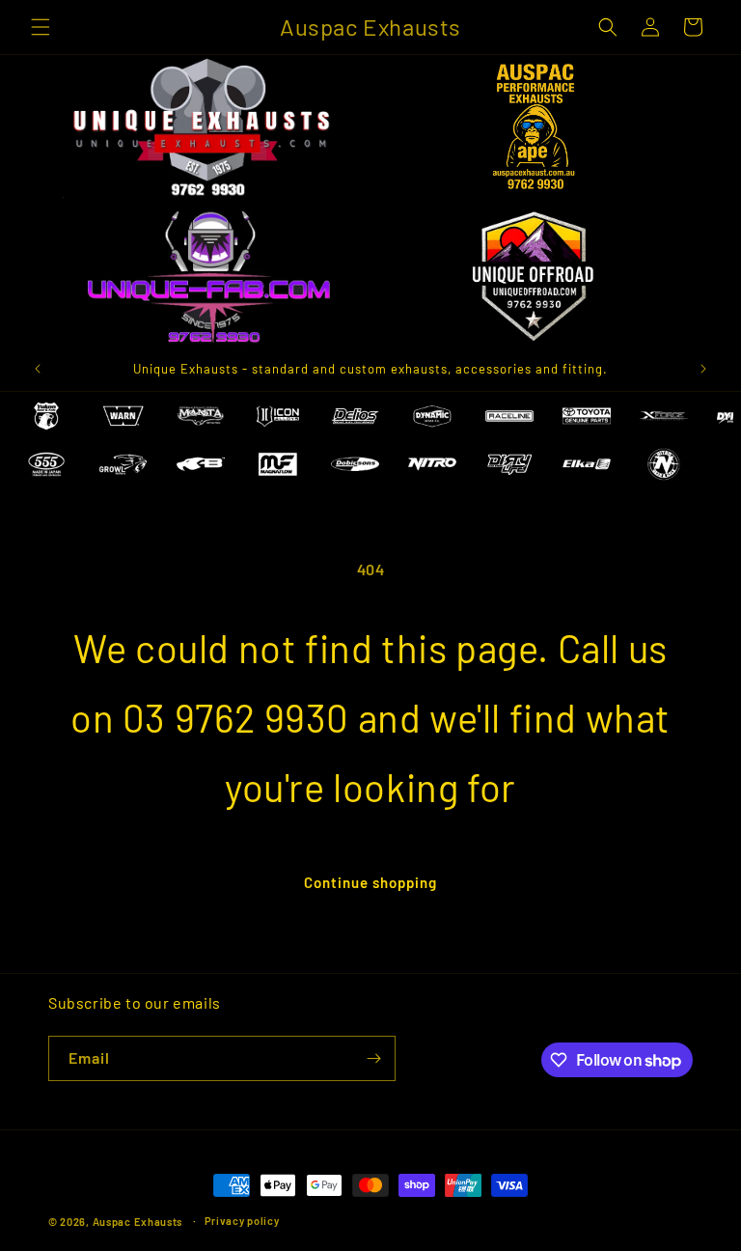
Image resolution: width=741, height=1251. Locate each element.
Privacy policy (242, 1220)
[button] (40, 27)
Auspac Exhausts (138, 1221)
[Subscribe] (373, 1058)
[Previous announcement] (37, 369)
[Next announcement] (703, 369)
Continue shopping (370, 882)
